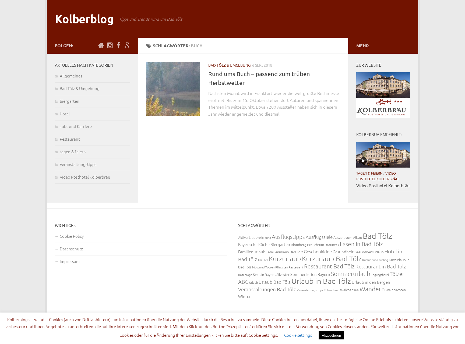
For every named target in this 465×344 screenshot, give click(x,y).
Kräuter (263, 260)
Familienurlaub (252, 251)
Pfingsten (281, 267)
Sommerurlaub (350, 273)
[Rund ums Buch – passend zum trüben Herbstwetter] (173, 89)
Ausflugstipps (288, 236)
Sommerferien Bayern (310, 274)
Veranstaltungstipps (78, 164)
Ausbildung (263, 237)
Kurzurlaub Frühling (375, 260)
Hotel (65, 113)
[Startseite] (101, 45)
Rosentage (245, 274)
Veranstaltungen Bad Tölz (267, 289)
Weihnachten (396, 289)
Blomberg (298, 244)
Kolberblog (84, 19)
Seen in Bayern (264, 274)
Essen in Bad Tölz (361, 243)
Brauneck (332, 244)
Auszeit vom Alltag (347, 237)
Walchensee (349, 289)
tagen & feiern (73, 151)
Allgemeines (71, 76)
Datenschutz (71, 248)
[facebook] (118, 45)
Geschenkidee (318, 251)
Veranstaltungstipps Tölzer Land (318, 290)
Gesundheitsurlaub (369, 251)
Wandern (372, 289)
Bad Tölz (377, 235)
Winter (244, 296)
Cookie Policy (72, 236)
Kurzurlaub (285, 258)
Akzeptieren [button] (331, 335)
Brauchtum (315, 244)
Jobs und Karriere (76, 126)
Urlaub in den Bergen (371, 282)
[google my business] (127, 45)
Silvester (283, 274)
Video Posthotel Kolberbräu (85, 177)
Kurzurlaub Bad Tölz (331, 258)
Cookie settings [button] (298, 335)
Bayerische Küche (254, 244)
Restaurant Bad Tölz (329, 266)
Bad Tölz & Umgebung (229, 65)
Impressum (70, 261)
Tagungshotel (380, 274)
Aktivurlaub (247, 237)
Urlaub (253, 282)
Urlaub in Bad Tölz (321, 280)
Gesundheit (343, 251)
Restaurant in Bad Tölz (380, 266)
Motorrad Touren (263, 267)
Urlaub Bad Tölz (275, 282)
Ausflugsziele (319, 237)
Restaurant (70, 139)
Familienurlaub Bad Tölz (284, 251)
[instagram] (110, 45)
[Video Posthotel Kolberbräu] (383, 154)
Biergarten (69, 101)
